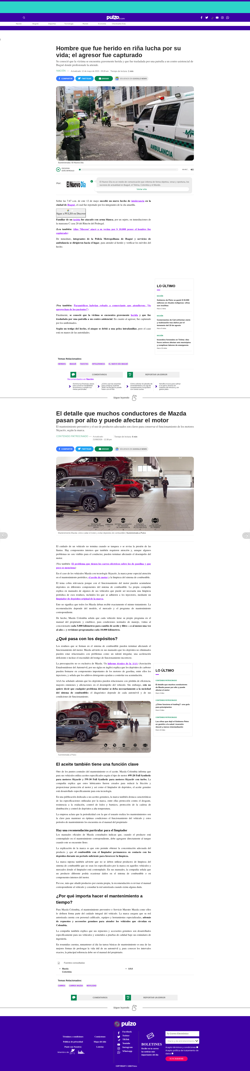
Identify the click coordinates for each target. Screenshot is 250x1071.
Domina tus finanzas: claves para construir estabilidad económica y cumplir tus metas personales (83, 386)
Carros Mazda (76, 986)
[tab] (96, 375)
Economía (102, 24)
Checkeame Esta (119, 24)
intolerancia (137, 201)
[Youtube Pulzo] (217, 18)
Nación (19, 24)
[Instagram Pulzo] (222, 18)
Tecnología (68, 24)
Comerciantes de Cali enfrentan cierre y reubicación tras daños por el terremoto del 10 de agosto (173, 322)
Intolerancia (98, 364)
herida (134, 315)
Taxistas (84, 364)
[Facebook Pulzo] (201, 18)
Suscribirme (177, 1059)
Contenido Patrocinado (72, 436)
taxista (76, 219)
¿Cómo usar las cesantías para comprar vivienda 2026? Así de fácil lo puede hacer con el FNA (111, 386)
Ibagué (71, 205)
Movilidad (91, 986)
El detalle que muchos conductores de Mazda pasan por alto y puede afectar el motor (171, 687)
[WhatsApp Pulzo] (227, 18)
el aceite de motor (98, 577)
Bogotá (35, 24)
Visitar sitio (142, 189)
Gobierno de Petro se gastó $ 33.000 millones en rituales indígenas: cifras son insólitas (173, 303)
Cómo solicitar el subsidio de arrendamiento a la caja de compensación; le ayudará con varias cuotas (141, 386)
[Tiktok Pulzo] (212, 19)
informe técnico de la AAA (123, 663)
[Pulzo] (116, 17)
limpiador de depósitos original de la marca (79, 598)
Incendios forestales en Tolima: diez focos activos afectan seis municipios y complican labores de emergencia (174, 342)
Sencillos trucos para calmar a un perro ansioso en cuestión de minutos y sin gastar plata (170, 386)
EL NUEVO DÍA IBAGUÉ (118, 364)
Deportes (52, 24)
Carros (61, 986)
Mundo (85, 24)
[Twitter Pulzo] (206, 18)
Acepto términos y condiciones (180, 1047)
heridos (62, 364)
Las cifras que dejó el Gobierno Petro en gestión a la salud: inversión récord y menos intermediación (172, 724)
